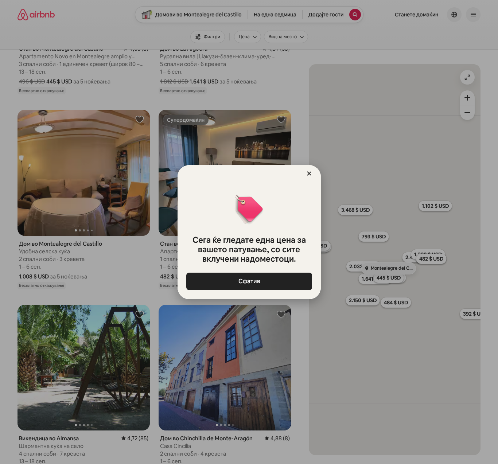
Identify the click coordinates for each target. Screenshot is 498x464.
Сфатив (249, 281)
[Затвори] (309, 173)
